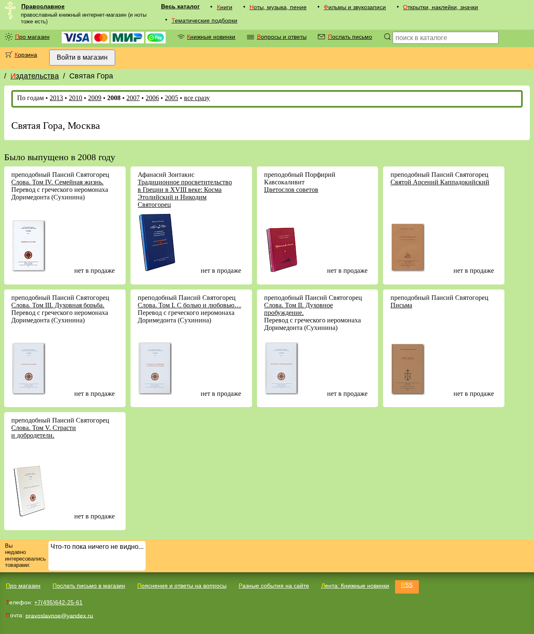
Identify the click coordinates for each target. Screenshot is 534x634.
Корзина (26, 54)
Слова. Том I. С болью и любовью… (189, 305)
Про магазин (32, 36)
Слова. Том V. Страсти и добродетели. (43, 431)
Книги (224, 7)
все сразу (197, 97)
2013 (56, 97)
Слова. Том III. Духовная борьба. (57, 305)
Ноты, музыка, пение (278, 7)
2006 (152, 97)
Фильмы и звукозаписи (355, 7)
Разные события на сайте (274, 585)
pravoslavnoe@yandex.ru (59, 615)
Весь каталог (180, 6)
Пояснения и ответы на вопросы (182, 585)
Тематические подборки (204, 20)
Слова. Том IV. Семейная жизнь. (57, 182)
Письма (401, 305)
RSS (407, 584)
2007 (133, 97)
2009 (94, 97)
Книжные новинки (211, 36)
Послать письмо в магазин (89, 585)
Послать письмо (350, 36)
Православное (43, 6)
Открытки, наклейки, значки (440, 7)
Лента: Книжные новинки (355, 585)
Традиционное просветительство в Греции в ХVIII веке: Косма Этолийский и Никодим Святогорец (185, 193)
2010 (75, 97)
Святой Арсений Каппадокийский (439, 182)
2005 (171, 97)
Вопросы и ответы (282, 36)
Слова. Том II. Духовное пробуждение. (298, 309)
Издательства (34, 76)
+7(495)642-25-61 (58, 602)
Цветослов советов (291, 189)
